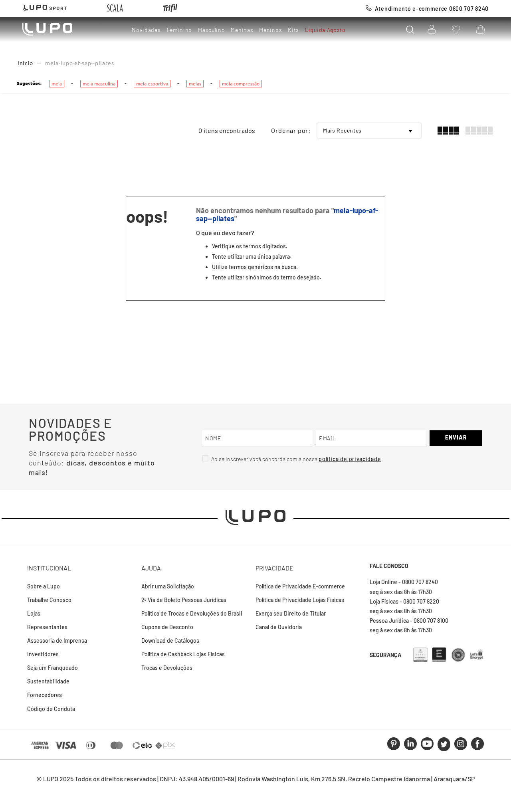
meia (56, 83)
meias (195, 83)
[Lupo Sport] (44, 8)
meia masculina (99, 83)
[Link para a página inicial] (25, 63)
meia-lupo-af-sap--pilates (79, 63)
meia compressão (240, 83)
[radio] (448, 131)
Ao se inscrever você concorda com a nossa (265, 458)
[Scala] (115, 8)
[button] (410, 29)
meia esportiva (152, 83)
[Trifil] (170, 8)
